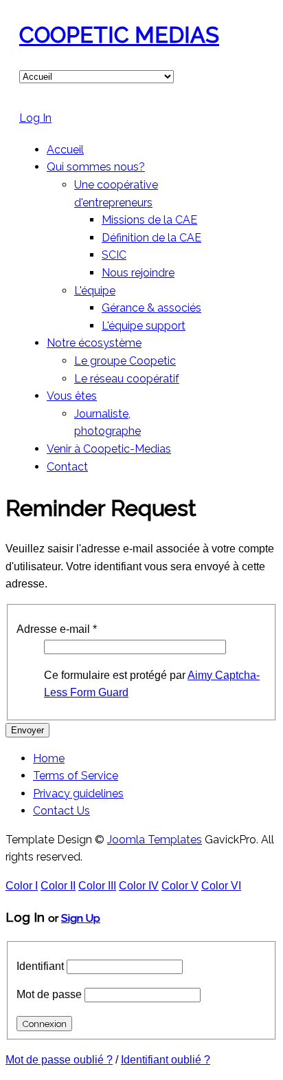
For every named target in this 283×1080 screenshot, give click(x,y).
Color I (21, 886)
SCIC (114, 254)
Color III (97, 886)
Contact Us (61, 810)
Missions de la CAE (149, 219)
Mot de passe (49, 994)
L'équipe (94, 290)
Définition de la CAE (151, 237)
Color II (58, 886)
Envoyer (27, 730)
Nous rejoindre (138, 272)
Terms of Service (75, 775)
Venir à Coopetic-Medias (109, 448)
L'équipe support (143, 325)
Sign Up (80, 918)
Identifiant (40, 966)
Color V (180, 886)
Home (49, 758)
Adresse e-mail (56, 629)
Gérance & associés (151, 307)
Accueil (65, 149)
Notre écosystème (94, 342)
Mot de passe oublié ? (59, 1060)
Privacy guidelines (78, 793)
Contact (67, 466)
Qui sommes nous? (96, 166)
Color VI (221, 886)
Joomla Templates (154, 839)
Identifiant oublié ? (165, 1060)
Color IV (139, 886)
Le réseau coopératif (126, 378)
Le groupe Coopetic (125, 360)
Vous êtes (72, 395)
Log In (35, 118)
